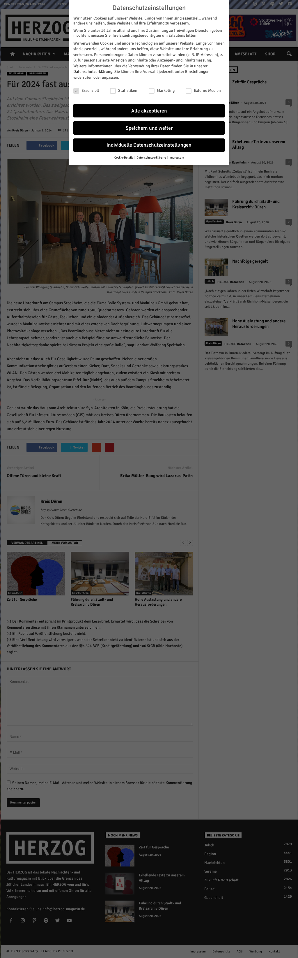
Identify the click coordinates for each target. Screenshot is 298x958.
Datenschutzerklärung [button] (151, 157)
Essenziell (90, 90)
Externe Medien (207, 90)
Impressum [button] (176, 157)
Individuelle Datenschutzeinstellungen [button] (149, 145)
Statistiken (127, 90)
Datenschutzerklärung (92, 71)
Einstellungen (197, 71)
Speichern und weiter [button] (149, 128)
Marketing (166, 90)
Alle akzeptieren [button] (149, 111)
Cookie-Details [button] (124, 157)
